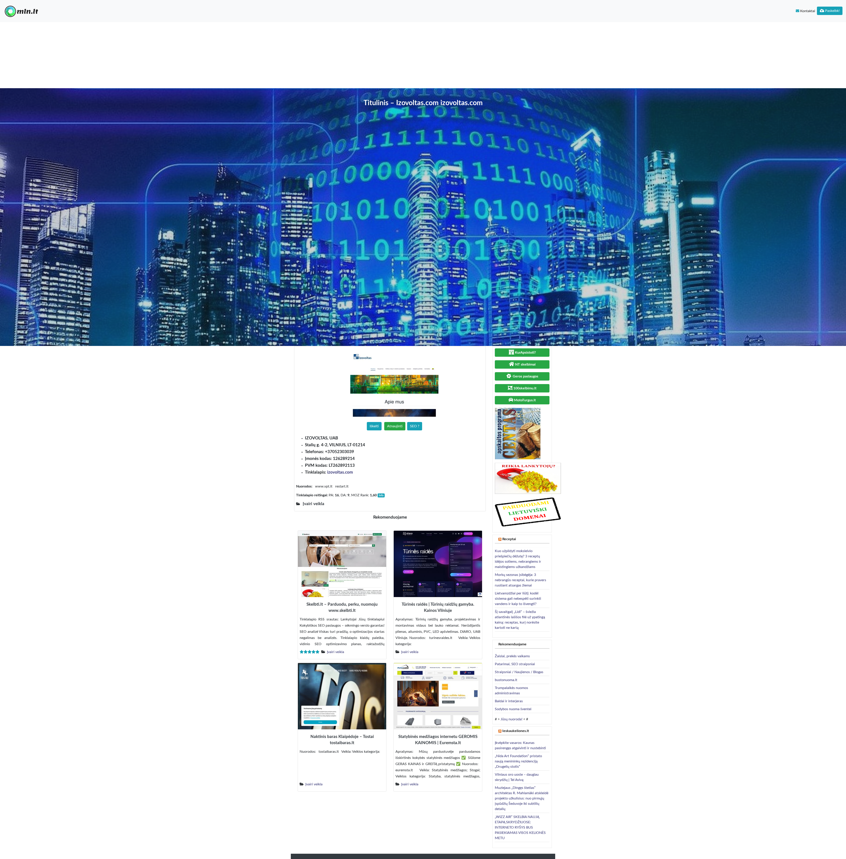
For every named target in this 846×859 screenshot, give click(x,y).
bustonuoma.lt (506, 680)
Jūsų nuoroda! (511, 719)
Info (381, 495)
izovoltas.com (340, 472)
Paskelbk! (832, 11)
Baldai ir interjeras (509, 701)
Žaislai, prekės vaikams (512, 656)
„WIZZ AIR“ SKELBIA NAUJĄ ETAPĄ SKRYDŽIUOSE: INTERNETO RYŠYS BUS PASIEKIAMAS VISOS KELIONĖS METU (520, 827)
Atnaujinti (395, 426)
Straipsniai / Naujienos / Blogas (519, 672)
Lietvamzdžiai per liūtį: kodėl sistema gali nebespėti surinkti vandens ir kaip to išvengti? (518, 599)
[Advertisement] (423, 55)
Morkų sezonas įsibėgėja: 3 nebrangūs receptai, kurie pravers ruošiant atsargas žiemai (520, 580)
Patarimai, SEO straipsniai (515, 664)
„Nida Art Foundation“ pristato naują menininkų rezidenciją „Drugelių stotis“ (518, 761)
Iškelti (374, 426)
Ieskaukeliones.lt (515, 731)
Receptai (509, 539)
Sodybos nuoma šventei (513, 709)
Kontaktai (807, 11)
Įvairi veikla (335, 652)
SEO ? (414, 426)
